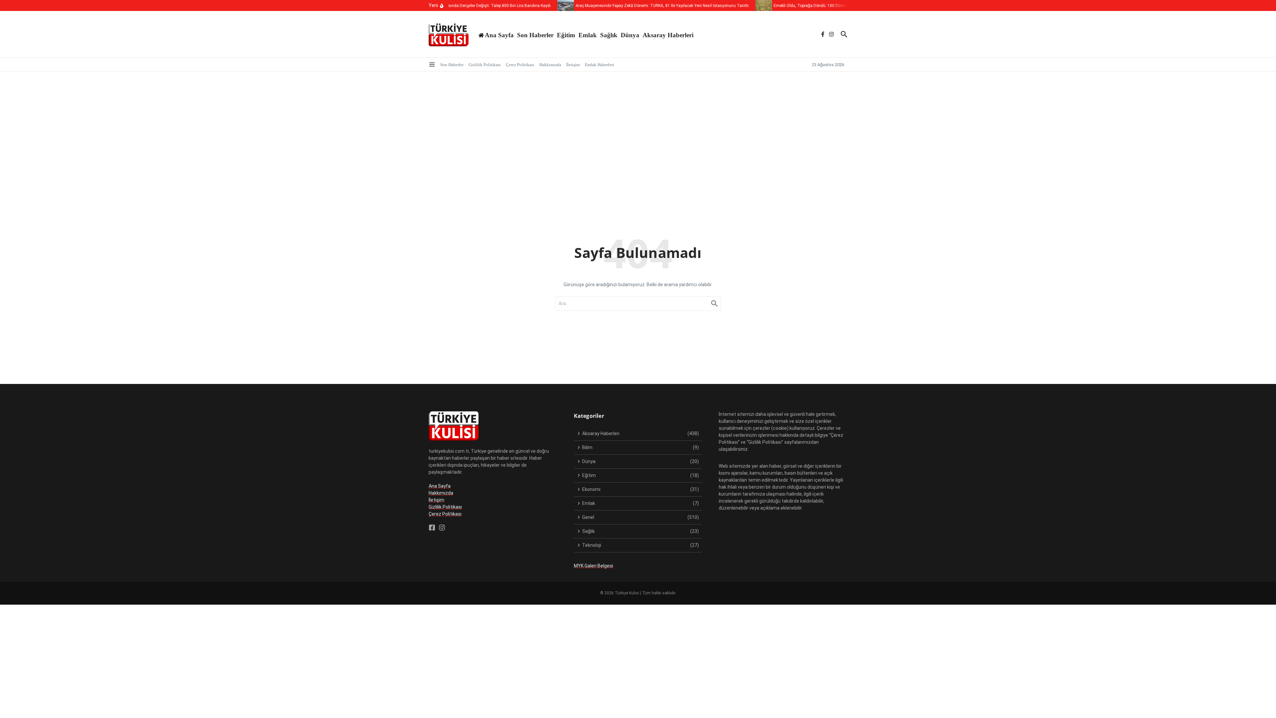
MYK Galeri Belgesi (593, 565)
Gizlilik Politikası (485, 64)
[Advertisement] (638, 121)
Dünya (630, 35)
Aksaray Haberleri (668, 35)
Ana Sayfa (440, 486)
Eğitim (566, 35)
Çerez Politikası (520, 64)
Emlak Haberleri (599, 64)
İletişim (573, 64)
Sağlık (608, 35)
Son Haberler (535, 35)
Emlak (588, 35)
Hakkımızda (550, 64)
